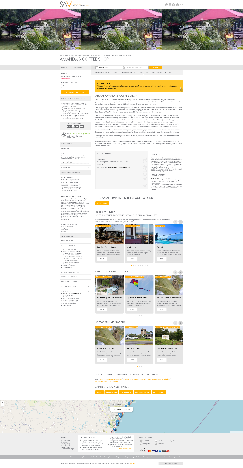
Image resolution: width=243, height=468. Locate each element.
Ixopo (71, 202)
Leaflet (231, 432)
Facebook (146, 441)
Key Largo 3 (131, 247)
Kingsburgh (80, 202)
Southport (81, 213)
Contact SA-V (65, 440)
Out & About (74, 56)
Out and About (66, 291)
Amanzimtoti (112, 167)
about (99, 392)
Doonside (81, 199)
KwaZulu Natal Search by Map (70, 272)
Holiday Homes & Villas (70, 190)
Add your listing (171, 463)
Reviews (168, 72)
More (102, 259)
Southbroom (74, 213)
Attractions (157, 72)
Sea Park (79, 211)
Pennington (80, 208)
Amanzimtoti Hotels (67, 181)
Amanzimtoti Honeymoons (69, 192)
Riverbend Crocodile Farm (167, 348)
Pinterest (161, 444)
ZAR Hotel (160, 247)
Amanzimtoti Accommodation (106, 381)
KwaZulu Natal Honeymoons (71, 262)
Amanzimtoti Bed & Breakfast (70, 184)
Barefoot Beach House (106, 247)
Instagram (146, 444)
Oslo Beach (64, 208)
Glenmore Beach (66, 200)
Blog (174, 441)
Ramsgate (85, 210)
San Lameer (65, 211)
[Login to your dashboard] (170, 4)
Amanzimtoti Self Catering (69, 185)
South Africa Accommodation (111, 379)
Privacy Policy (65, 444)
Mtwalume (64, 207)
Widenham (79, 218)
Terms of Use (65, 447)
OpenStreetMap (239, 432)
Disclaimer (64, 442)
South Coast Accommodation (159, 379)
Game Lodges (67, 264)
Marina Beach (71, 205)
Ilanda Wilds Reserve (105, 348)
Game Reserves (68, 295)
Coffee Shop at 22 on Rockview (109, 298)
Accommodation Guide (68, 245)
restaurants (126, 392)
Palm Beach (72, 208)
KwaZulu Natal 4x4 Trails (70, 300)
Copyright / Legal (66, 445)
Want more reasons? (125, 449)
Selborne (86, 211)
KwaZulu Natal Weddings (69, 277)
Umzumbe (80, 216)
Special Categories (69, 265)
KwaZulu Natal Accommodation (134, 379)
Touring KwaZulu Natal (68, 286)
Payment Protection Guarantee (80, 133)
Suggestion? (65, 167)
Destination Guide (67, 241)
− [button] (2, 405)
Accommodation (128, 72)
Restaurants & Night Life (70, 302)
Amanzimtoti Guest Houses (69, 182)
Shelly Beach (65, 213)
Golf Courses (67, 297)
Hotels (116, 72)
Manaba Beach (84, 203)
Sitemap (132, 463)
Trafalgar (75, 215)
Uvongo (63, 218)
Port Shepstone (71, 210)
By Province (65, 148)
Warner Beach (71, 218)
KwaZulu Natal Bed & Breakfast (72, 253)
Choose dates (66, 78)
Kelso (75, 202)
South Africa (64, 56)
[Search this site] (166, 4)
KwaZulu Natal (95, 56)
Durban (127, 100)
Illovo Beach (65, 202)
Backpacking (67, 305)
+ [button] (2, 402)
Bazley (69, 199)
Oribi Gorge (84, 207)
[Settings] (173, 4)
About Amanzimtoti (102, 72)
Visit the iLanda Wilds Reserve (169, 298)
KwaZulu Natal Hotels (69, 250)
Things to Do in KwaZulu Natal (72, 293)
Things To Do (84, 56)
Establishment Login (67, 449)
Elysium (86, 199)
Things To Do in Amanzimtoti (121, 56)
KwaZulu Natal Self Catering (71, 255)
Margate (64, 205)
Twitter (160, 441)
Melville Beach (81, 205)
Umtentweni (73, 216)
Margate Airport (133, 348)
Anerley (63, 199)
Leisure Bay (75, 203)
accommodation (142, 392)
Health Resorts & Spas (70, 303)
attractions (111, 392)
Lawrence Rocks (66, 203)
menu (177, 4)
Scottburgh (73, 211)
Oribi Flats (77, 207)
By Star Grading (67, 267)
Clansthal (74, 199)
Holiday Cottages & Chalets (71, 189)
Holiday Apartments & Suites (72, 187)
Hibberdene (81, 200)
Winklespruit (65, 219)
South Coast (106, 56)
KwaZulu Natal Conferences (70, 281)
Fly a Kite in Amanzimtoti (137, 298)
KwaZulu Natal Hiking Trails (71, 298)
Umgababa (82, 215)
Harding (74, 200)
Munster (71, 207)
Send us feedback (157, 178)
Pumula (79, 210)
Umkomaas (64, 216)
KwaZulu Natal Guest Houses (72, 251)
